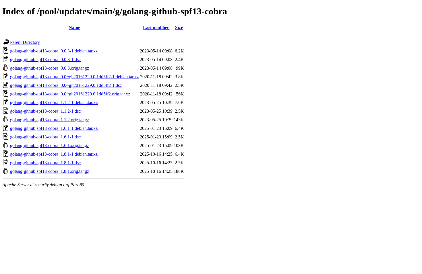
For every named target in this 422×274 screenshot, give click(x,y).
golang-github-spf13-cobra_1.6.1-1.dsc (45, 136)
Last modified (156, 27)
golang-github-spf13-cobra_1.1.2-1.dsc (45, 111)
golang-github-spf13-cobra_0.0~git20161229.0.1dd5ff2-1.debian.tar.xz (74, 76)
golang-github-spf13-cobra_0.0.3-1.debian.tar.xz (54, 50)
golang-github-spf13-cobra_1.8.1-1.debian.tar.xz (54, 154)
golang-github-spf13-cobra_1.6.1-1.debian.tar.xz (54, 128)
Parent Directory (25, 42)
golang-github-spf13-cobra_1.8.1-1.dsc (45, 162)
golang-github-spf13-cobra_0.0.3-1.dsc (45, 59)
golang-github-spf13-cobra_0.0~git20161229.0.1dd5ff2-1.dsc (66, 85)
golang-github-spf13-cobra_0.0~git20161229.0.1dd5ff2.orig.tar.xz (70, 93)
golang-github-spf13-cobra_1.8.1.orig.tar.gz (49, 171)
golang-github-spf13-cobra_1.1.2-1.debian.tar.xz (54, 102)
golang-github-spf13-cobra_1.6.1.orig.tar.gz (49, 145)
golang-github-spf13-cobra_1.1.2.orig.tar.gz (49, 119)
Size (179, 27)
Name (74, 27)
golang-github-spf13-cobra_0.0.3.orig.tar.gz (49, 68)
